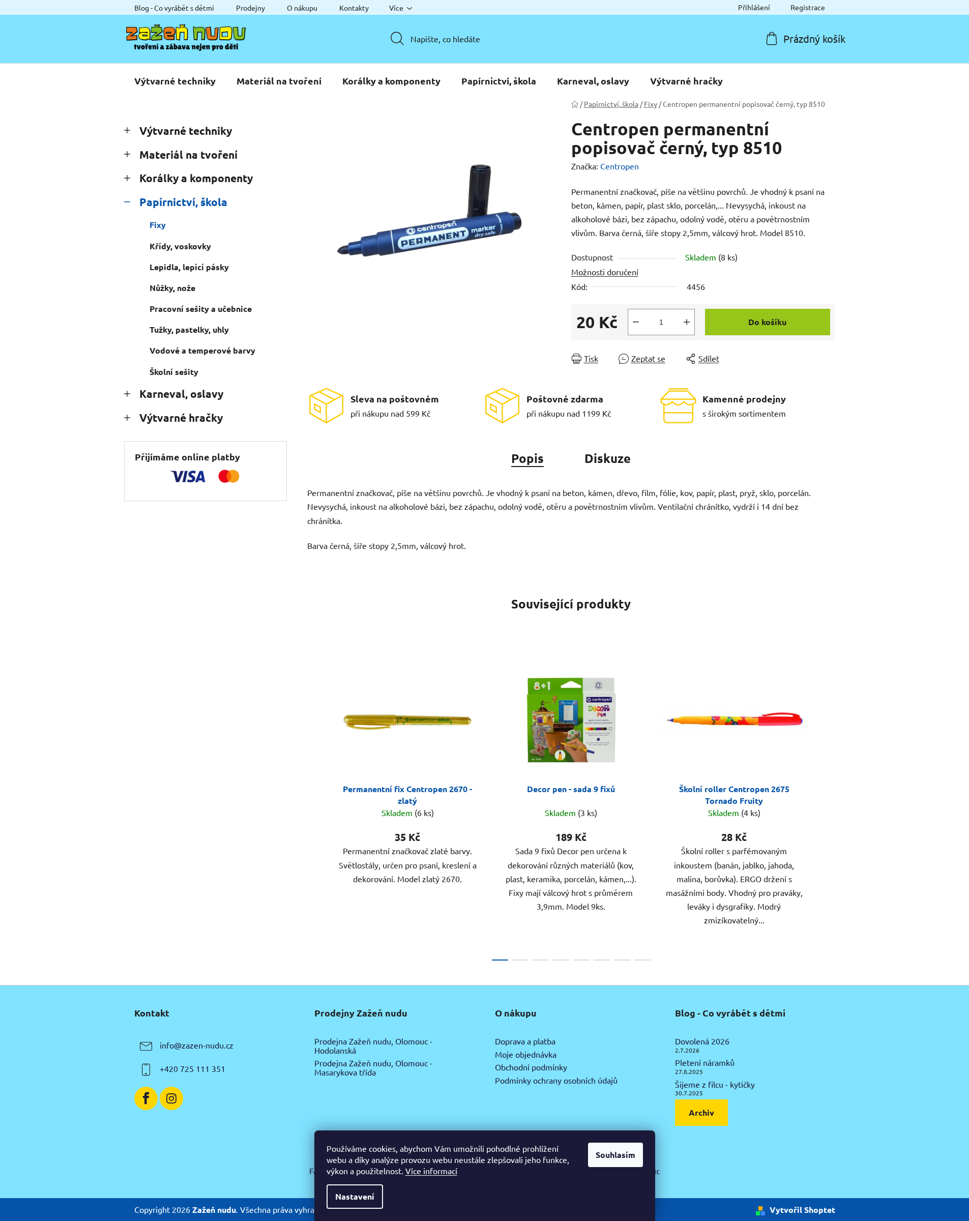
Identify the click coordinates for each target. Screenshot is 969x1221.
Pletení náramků (705, 1062)
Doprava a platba (525, 1041)
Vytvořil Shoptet (802, 1209)
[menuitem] (175, 81)
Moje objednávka (525, 1054)
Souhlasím (615, 1154)
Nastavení (354, 1196)
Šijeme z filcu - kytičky (715, 1084)
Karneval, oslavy (181, 393)
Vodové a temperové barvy (202, 350)
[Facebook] (146, 1098)
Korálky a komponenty (196, 178)
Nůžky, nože (172, 287)
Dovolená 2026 (702, 1041)
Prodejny (250, 7)
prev (315, 809)
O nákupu (302, 7)
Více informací (431, 1171)
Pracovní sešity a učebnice (201, 308)
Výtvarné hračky (181, 417)
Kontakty (354, 7)
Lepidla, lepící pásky (189, 266)
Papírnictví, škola (183, 202)
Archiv (701, 1112)
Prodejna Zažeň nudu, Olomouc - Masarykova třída (373, 1068)
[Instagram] (171, 1098)
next (827, 809)
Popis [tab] (527, 458)
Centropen (619, 166)
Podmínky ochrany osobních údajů (556, 1080)
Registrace (807, 7)
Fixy (158, 224)
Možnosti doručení (604, 272)
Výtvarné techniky (185, 130)
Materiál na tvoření (188, 154)
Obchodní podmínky (531, 1067)
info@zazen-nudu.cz (196, 1045)
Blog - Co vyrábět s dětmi (174, 7)
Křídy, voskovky (180, 246)
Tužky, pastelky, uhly (189, 329)
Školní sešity (174, 371)
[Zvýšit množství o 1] (686, 322)
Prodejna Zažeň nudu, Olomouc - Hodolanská (373, 1046)
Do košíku (767, 321)
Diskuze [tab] (607, 458)
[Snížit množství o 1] (635, 322)
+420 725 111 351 (192, 1068)
